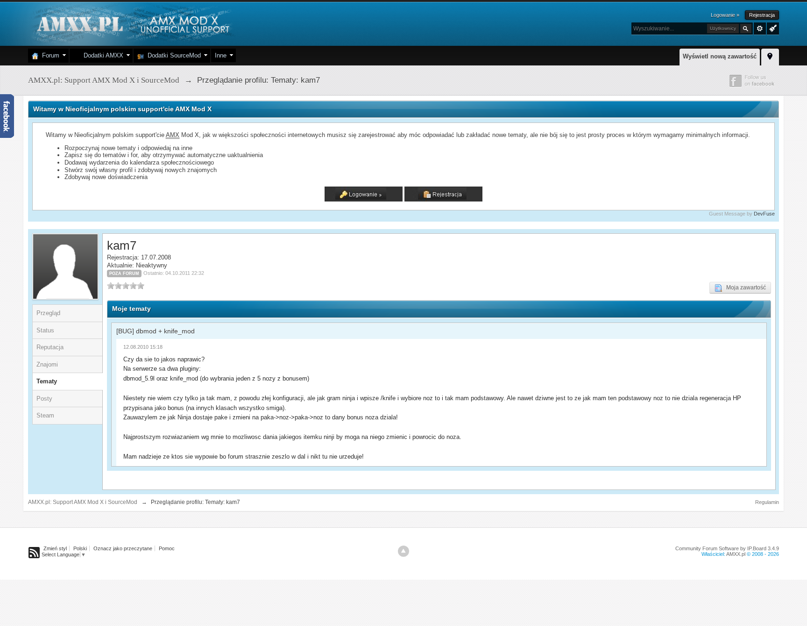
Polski (80, 548)
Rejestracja (762, 15)
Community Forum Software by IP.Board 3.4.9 (727, 548)
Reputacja (50, 347)
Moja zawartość (744, 287)
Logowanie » (725, 15)
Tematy (46, 381)
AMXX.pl (735, 554)
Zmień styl (55, 548)
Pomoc (167, 548)
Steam (45, 415)
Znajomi (47, 364)
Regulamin (767, 502)
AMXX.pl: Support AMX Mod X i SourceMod (82, 502)
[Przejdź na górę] (403, 551)
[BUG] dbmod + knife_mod (155, 331)
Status (45, 330)
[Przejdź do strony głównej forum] (132, 23)
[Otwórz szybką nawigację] (770, 56)
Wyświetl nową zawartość (720, 56)
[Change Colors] (772, 27)
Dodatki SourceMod (172, 55)
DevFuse (764, 213)
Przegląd (48, 313)
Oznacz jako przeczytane (122, 548)
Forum (48, 55)
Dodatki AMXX (101, 55)
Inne (221, 55)
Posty (44, 398)
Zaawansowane (760, 28)
